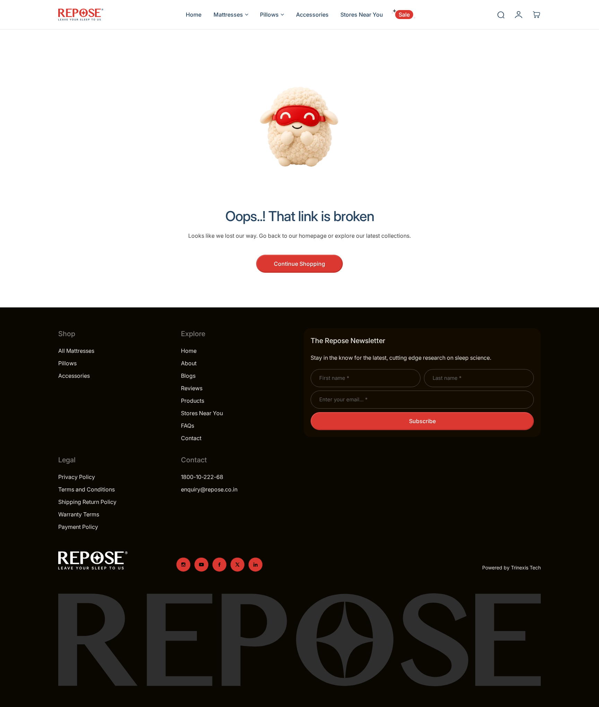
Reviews (191, 388)
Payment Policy (78, 526)
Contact (191, 438)
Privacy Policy (76, 476)
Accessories (74, 375)
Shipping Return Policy (87, 501)
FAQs (187, 425)
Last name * (447, 378)
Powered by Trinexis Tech (511, 567)
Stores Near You (202, 413)
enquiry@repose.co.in (209, 489)
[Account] (518, 14)
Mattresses (228, 14)
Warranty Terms (78, 514)
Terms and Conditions (86, 489)
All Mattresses (76, 350)
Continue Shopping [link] (299, 263)
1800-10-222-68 (202, 476)
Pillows (269, 14)
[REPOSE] (80, 14)
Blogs (188, 375)
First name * (334, 378)
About (189, 363)
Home (189, 350)
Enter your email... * (343, 399)
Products (192, 400)
